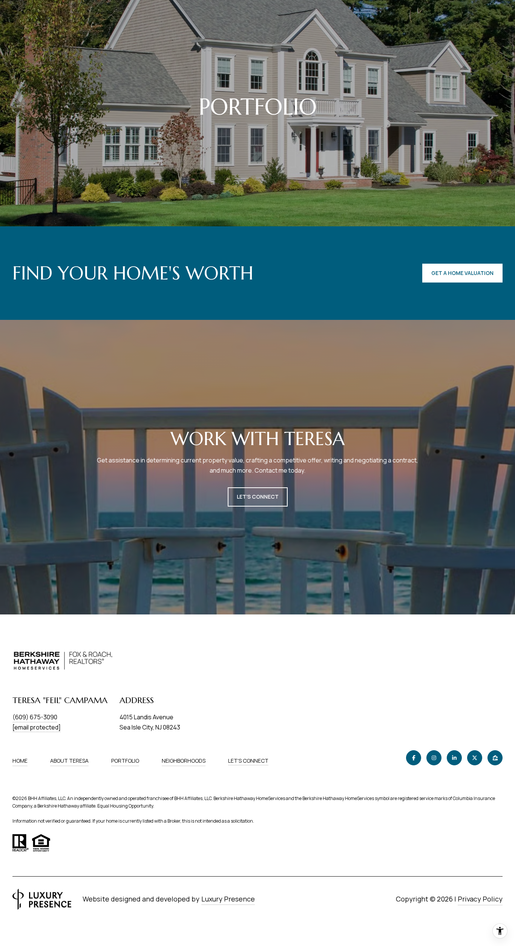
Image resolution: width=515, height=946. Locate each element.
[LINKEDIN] (454, 757)
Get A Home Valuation (462, 272)
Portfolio (125, 760)
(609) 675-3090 (34, 717)
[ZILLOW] (495, 757)
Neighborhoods (183, 760)
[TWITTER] (474, 757)
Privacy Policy (480, 898)
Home (20, 760)
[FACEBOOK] (413, 757)
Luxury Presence (228, 898)
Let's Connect (248, 761)
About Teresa (69, 760)
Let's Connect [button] (258, 496)
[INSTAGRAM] (433, 757)
